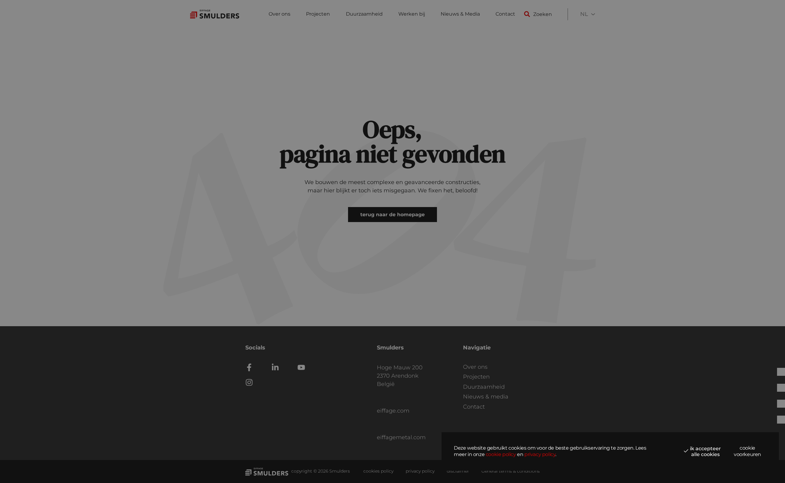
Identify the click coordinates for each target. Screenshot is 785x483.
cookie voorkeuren (747, 451)
